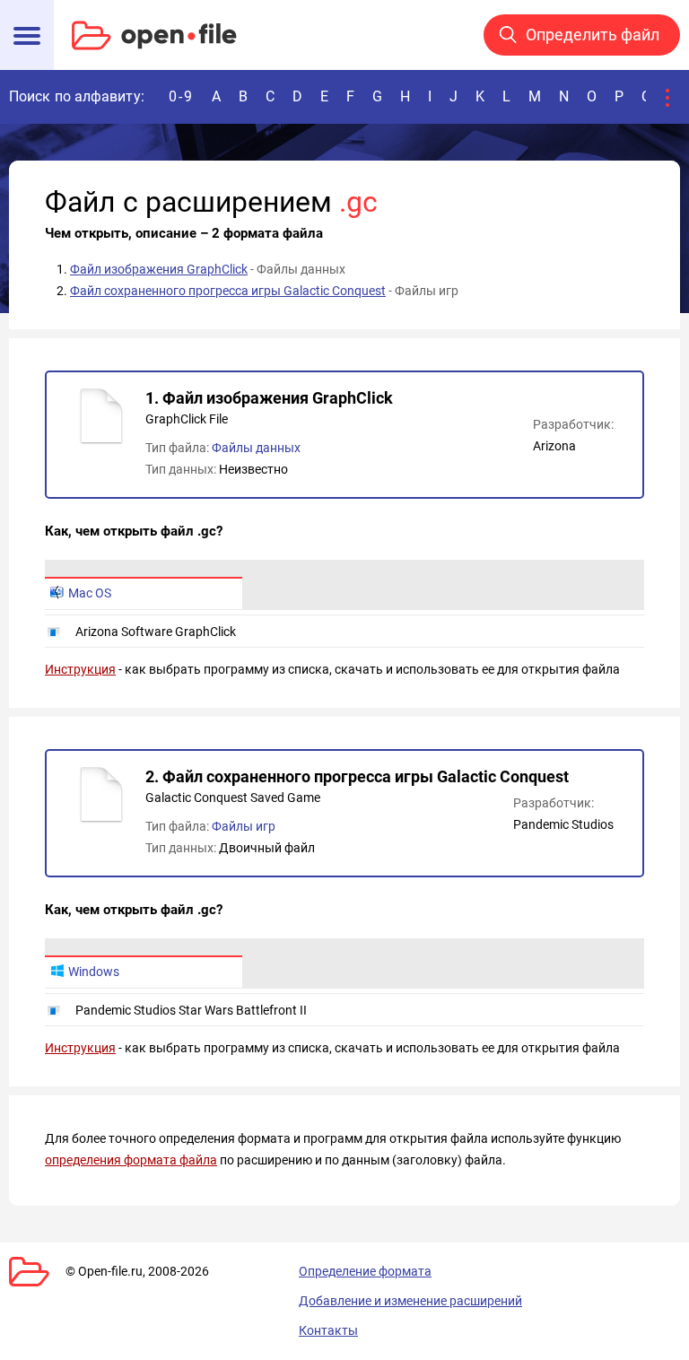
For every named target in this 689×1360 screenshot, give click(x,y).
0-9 (181, 96)
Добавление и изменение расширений (410, 1301)
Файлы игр (243, 826)
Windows (93, 971)
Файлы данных (256, 447)
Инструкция (80, 669)
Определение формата (365, 1271)
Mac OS (89, 593)
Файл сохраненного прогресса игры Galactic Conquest (228, 290)
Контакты (328, 1330)
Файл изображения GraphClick (159, 269)
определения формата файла (131, 1160)
